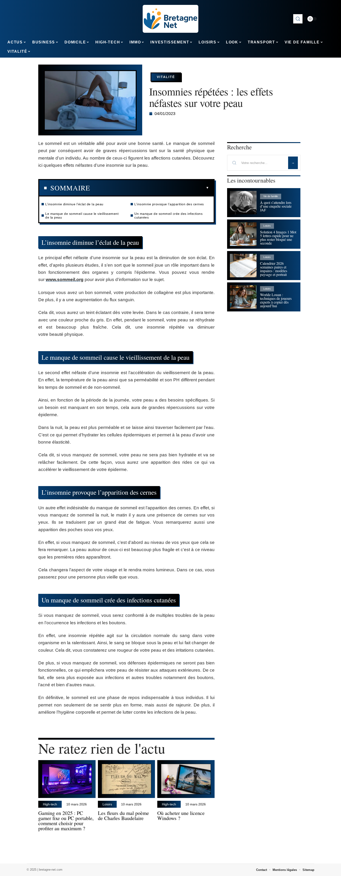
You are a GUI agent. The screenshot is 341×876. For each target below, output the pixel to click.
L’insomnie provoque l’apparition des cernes (169, 204)
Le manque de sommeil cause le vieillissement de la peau (82, 215)
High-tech (50, 804)
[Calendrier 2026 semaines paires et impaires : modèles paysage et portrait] (243, 265)
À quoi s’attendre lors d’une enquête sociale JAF (276, 206)
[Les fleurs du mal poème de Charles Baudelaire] (126, 779)
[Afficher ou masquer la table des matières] (149, 188)
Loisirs (107, 804)
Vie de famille (270, 196)
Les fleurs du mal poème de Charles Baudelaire (123, 815)
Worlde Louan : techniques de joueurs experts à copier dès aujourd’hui (276, 300)
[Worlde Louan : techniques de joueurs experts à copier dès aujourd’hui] (243, 297)
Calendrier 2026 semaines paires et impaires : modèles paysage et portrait (273, 269)
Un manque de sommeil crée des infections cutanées (168, 215)
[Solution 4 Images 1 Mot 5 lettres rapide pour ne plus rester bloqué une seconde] (243, 234)
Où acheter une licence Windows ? (181, 815)
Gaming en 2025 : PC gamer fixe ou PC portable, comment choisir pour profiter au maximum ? (66, 820)
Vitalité (166, 77)
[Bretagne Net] (170, 19)
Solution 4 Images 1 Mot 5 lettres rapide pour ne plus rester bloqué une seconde (278, 237)
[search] (297, 18)
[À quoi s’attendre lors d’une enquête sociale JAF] (243, 202)
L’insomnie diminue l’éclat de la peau (74, 204)
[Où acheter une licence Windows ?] (186, 779)
